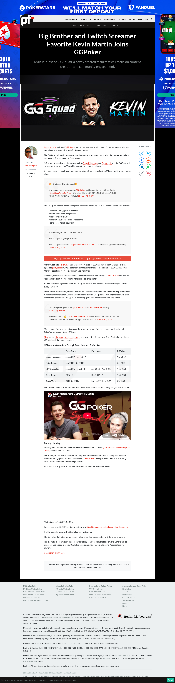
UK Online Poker (96, 589)
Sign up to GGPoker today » (87, 258)
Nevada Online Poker (32, 597)
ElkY (46, 337)
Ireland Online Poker (97, 597)
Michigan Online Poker (32, 589)
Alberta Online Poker (65, 592)
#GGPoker (80, 190)
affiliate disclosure (70, 672)
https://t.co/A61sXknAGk (60, 193)
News (124, 606)
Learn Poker (143, 19)
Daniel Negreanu (90, 163)
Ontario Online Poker (65, 589)
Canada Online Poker (65, 586)
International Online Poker (100, 586)
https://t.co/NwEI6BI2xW (79, 316)
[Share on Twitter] (141, 153)
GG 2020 (112, 275)
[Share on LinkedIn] (141, 166)
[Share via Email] (148, 173)
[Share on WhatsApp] (148, 166)
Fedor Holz (107, 163)
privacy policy (43, 672)
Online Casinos (128, 597)
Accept (170, 680)
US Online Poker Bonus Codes (35, 600)
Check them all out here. (54, 553)
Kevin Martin (50, 147)
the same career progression (67, 337)
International (95, 19)
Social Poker (100, 25)
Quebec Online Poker (65, 594)
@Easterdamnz (79, 307)
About (125, 603)
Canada (83, 19)
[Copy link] (141, 173)
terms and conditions (30, 672)
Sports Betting (128, 600)
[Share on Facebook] (141, 160)
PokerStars (64, 264)
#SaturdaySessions (57, 310)
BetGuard (107, 658)
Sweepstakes (109, 19)
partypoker (57, 267)
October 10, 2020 (86, 196)
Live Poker (121, 19)
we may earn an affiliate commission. (58, 617)
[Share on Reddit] (148, 160)
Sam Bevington (31, 165)
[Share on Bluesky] (148, 153)
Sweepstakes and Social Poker (134, 586)
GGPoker (69, 147)
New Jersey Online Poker (33, 594)
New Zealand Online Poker (100, 594)
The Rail (131, 19)
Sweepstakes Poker (81, 25)
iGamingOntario (30, 661)
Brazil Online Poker (97, 592)
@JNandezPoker (95, 307)
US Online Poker (70, 19)
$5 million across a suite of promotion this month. (107, 527)
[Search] (151, 19)
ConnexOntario (121, 655)
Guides (115, 25)
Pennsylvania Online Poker (34, 592)
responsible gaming (55, 672)
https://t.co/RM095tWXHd (83, 244)
